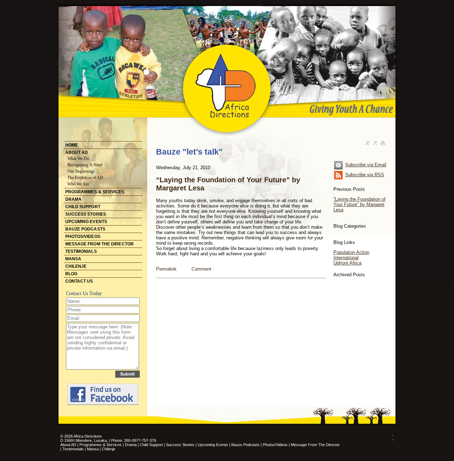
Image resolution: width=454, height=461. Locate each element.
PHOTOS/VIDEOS (82, 236)
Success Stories (180, 445)
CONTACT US (79, 281)
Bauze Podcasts (245, 445)
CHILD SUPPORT (82, 206)
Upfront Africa (347, 263)
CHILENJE (76, 266)
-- (393, 437)
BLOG (71, 273)
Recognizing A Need (85, 164)
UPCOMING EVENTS (86, 221)
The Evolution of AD (85, 177)
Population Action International (351, 255)
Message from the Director (315, 445)
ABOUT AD (76, 152)
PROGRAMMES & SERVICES (94, 191)
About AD (68, 445)
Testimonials (73, 449)
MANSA (73, 258)
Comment (201, 269)
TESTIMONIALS (81, 251)
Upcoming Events (213, 445)
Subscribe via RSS (364, 174)
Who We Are (78, 184)
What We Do (78, 158)
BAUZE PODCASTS (85, 229)
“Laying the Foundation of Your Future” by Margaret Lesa (359, 204)
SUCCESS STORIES (85, 214)
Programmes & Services (100, 445)
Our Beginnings (81, 171)
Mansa (93, 449)
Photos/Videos (275, 445)
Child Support (151, 445)
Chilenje (108, 449)
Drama (131, 445)
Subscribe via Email (365, 164)
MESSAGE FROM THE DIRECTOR (99, 243)
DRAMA (73, 199)
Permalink (166, 269)
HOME (71, 145)
